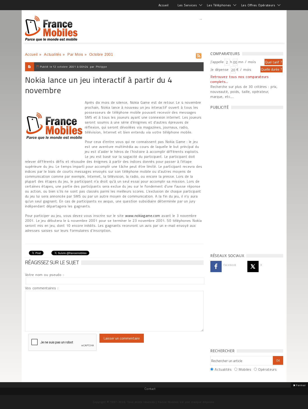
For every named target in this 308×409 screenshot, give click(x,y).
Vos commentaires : (41, 287)
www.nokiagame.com (142, 215)
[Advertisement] (201, 28)
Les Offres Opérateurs (258, 5)
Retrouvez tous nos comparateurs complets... (239, 79)
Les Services (187, 5)
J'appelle (217, 61)
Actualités (52, 54)
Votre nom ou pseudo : (44, 274)
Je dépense (220, 69)
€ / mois (243, 69)
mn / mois (247, 61)
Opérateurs (267, 369)
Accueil (164, 5)
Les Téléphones (219, 5)
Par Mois (75, 54)
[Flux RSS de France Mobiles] (198, 54)
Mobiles (245, 369)
